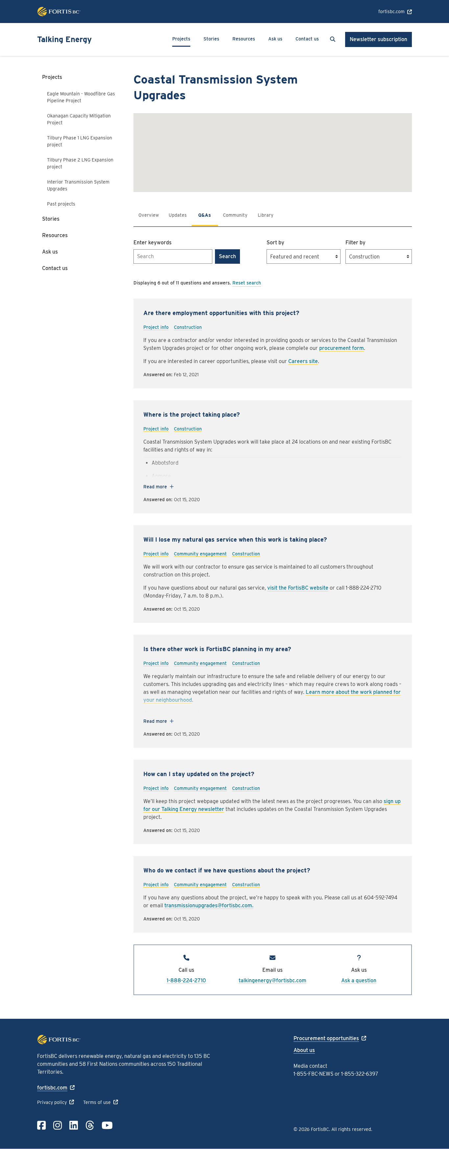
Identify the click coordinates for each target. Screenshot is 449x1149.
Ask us (275, 38)
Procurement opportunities (326, 1038)
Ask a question (358, 980)
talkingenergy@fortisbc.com (272, 980)
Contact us (307, 38)
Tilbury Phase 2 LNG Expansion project (80, 163)
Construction (188, 327)
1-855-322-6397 (359, 1074)
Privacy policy (52, 1102)
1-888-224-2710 (186, 980)
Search (227, 256)
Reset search (246, 282)
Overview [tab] (148, 215)
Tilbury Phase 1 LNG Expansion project (79, 141)
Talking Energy (64, 39)
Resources (243, 38)
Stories (211, 38)
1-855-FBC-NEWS (313, 1074)
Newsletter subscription (378, 39)
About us (304, 1050)
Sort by (275, 242)
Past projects (61, 204)
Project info (156, 327)
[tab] (178, 215)
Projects (181, 38)
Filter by (355, 242)
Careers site (303, 361)
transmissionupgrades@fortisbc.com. (208, 905)
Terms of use (97, 1102)
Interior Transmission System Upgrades (78, 185)
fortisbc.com (391, 11)
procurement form (341, 348)
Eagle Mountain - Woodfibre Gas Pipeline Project (81, 97)
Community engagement (200, 553)
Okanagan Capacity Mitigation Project (79, 119)
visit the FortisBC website (297, 588)
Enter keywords (152, 242)
